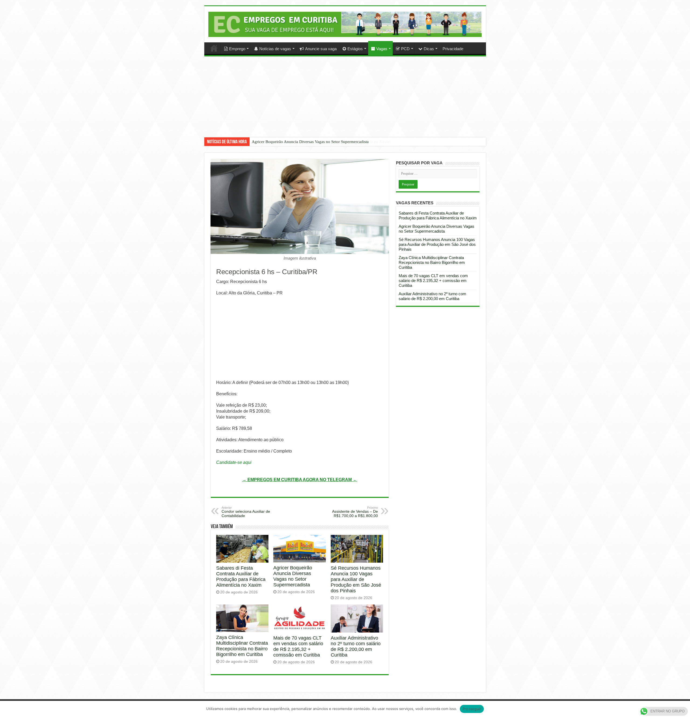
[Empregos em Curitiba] (345, 24)
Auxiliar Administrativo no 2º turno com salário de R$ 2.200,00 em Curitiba (356, 646)
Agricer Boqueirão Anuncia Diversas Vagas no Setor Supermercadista (310, 142)
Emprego (237, 48)
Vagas (381, 48)
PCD (405, 48)
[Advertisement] (345, 101)
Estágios (355, 48)
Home (214, 48)
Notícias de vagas (275, 48)
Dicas (429, 48)
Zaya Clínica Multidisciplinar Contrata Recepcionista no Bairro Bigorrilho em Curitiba (242, 646)
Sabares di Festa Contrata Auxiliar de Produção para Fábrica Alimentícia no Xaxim (240, 576)
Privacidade (453, 48)
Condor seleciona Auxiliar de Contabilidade (246, 512)
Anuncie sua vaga (321, 48)
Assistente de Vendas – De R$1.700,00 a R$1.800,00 (355, 512)
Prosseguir (472, 709)
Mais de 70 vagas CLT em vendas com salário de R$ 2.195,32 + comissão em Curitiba (298, 646)
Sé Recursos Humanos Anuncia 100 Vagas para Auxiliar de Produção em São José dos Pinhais (356, 579)
